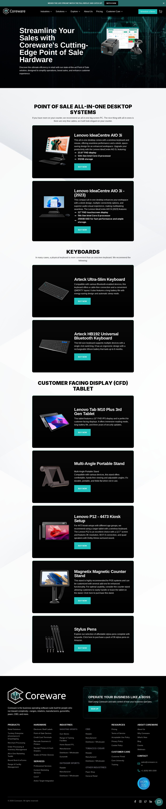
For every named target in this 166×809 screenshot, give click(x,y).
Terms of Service (118, 733)
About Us (141, 729)
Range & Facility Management (14, 765)
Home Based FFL (67, 745)
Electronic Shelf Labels (43, 729)
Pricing (114, 729)
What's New (142, 737)
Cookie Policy (117, 745)
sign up (94, 709)
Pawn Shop (90, 772)
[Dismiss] (163, 3)
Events (140, 745)
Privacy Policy (117, 741)
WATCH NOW (111, 3)
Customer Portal (118, 756)
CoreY (36, 777)
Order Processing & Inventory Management (17, 748)
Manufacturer (65, 749)
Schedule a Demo (147, 11)
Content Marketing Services (41, 771)
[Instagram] (140, 801)
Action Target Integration (44, 781)
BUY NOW (82, 167)
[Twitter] (145, 801)
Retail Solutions (14, 729)
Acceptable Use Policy (121, 737)
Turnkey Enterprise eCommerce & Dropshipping (15, 736)
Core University (118, 760)
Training (115, 765)
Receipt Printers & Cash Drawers (43, 749)
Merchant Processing (16, 743)
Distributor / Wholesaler (69, 753)
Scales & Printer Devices (44, 755)
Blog (139, 741)
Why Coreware (143, 733)
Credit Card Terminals (43, 737)
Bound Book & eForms (17, 760)
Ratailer (63, 768)
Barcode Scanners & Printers (42, 742)
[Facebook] (135, 801)
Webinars (141, 749)
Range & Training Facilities (67, 739)
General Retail (91, 776)
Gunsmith (64, 757)
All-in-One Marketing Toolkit (16, 754)
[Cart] (160, 11)
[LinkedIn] (150, 801)
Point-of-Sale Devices (42, 733)
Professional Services (42, 766)
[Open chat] (159, 802)
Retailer (89, 734)
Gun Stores (64, 734)
